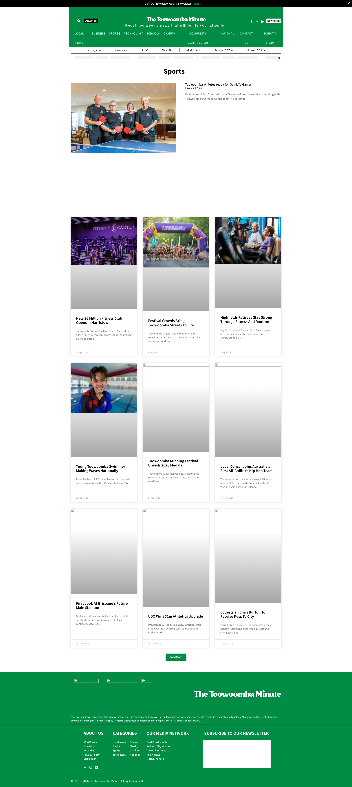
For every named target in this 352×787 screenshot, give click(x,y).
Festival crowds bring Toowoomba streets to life (171, 323)
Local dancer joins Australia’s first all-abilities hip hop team (246, 468)
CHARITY (170, 33)
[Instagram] (257, 21)
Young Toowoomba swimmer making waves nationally (100, 468)
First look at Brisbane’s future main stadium (102, 605)
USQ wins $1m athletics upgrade (175, 616)
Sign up (197, 3)
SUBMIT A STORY (270, 38)
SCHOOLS (153, 33)
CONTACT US (246, 38)
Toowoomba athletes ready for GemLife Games (218, 84)
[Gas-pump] (262, 21)
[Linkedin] (96, 767)
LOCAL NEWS (79, 38)
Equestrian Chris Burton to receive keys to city (242, 614)
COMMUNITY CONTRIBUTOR (198, 38)
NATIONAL (227, 33)
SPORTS (114, 33)
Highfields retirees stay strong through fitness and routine (246, 319)
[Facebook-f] (251, 21)
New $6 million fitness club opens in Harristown (99, 320)
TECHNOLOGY (133, 33)
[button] (79, 21)
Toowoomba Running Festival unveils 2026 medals (173, 463)
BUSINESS (98, 33)
